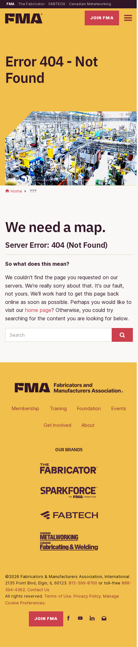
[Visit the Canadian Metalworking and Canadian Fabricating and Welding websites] (69, 541)
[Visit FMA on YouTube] (80, 619)
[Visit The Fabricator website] (69, 468)
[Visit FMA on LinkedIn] (92, 619)
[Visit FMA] (69, 390)
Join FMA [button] (102, 17)
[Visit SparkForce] (69, 492)
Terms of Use (57, 596)
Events (118, 408)
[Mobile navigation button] (128, 18)
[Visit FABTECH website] (69, 515)
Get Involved (57, 425)
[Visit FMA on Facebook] (68, 619)
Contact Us (38, 589)
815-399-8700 (83, 583)
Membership (25, 408)
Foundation (89, 408)
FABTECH (56, 4)
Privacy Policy (87, 596)
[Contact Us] (104, 619)
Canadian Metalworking (90, 4)
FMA (10, 4)
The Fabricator (31, 4)
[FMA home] (23, 18)
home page (38, 310)
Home (15, 191)
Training (58, 408)
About (88, 425)
